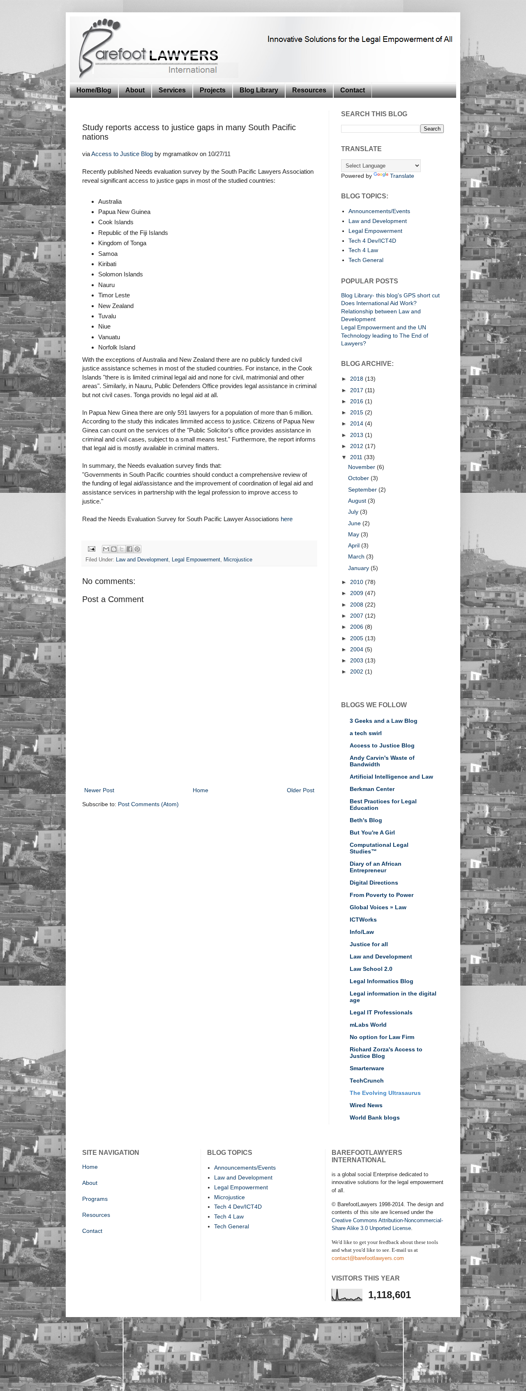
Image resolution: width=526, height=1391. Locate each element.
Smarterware (367, 1068)
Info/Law (362, 932)
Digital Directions (374, 882)
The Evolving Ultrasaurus (385, 1093)
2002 (357, 671)
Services (172, 90)
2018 (357, 378)
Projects (213, 90)
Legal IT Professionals (381, 1012)
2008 (357, 604)
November (362, 467)
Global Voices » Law (378, 907)
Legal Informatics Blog (381, 981)
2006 (357, 626)
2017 (357, 390)
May (354, 534)
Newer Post (99, 790)
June (355, 523)
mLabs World (368, 1024)
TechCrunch (367, 1080)
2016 (357, 401)
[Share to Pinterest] (137, 549)
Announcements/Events (379, 211)
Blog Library (259, 90)
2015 (357, 412)
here (287, 518)
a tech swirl (366, 733)
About (135, 90)
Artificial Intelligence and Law (391, 776)
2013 (357, 435)
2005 (357, 638)
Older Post (300, 790)
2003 (357, 660)
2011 (357, 457)
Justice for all (369, 944)
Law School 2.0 (371, 969)
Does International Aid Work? (379, 303)
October (359, 478)
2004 (357, 649)
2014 (357, 423)
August (358, 500)
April (354, 545)
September (363, 489)
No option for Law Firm (382, 1037)
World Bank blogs (375, 1117)
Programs (95, 1199)
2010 (357, 582)
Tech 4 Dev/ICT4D (372, 240)
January (359, 568)
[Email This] (106, 549)
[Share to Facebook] (129, 549)
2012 (357, 446)
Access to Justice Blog (122, 153)
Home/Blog (93, 90)
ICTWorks (363, 919)
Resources (309, 90)
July (354, 511)
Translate (402, 175)
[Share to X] (122, 549)
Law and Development (142, 560)
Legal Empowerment (196, 560)
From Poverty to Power (381, 895)
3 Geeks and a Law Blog (384, 720)
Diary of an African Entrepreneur (375, 867)
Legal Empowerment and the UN (383, 327)
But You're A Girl (372, 832)
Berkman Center (372, 789)
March (357, 556)
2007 (357, 615)
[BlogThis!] (114, 549)
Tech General (365, 260)
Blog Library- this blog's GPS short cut (390, 295)
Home (200, 790)
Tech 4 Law (363, 250)
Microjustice (238, 560)
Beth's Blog (366, 820)
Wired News (366, 1105)
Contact (352, 90)
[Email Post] (91, 549)
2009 (357, 593)
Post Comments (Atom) (148, 804)
